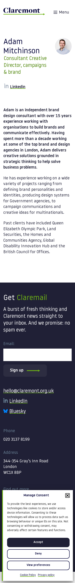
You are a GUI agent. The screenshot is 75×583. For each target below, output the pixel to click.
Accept (38, 542)
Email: (8, 344)
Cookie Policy (28, 575)
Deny (38, 553)
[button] (67, 495)
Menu (64, 12)
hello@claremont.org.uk (28, 391)
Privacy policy (46, 575)
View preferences (38, 565)
